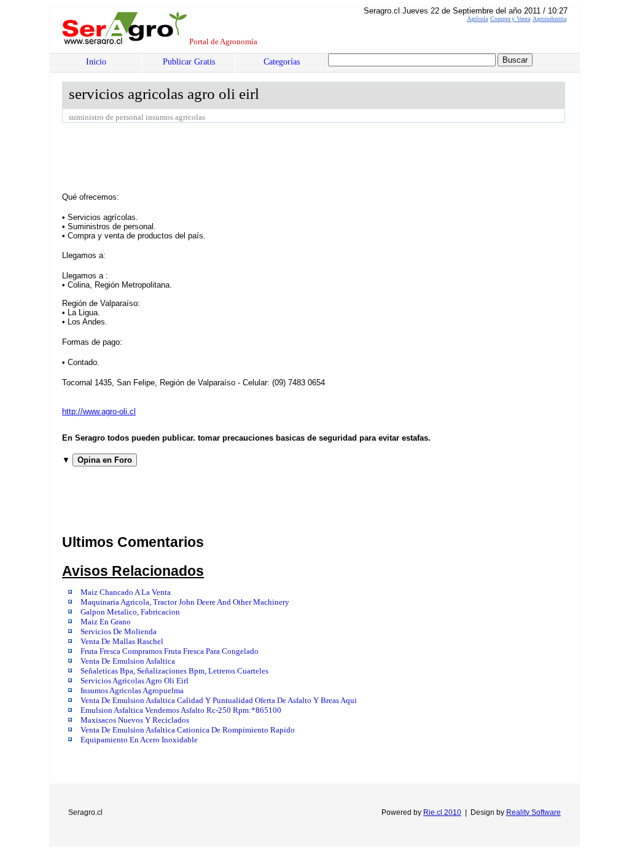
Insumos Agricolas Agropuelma (132, 690)
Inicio (96, 61)
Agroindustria (549, 18)
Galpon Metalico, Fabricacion (130, 612)
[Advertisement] (285, 156)
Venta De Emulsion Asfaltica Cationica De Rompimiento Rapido (187, 730)
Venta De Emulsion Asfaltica (127, 661)
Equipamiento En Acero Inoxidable (139, 740)
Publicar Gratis (189, 61)
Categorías (282, 61)
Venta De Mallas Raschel (121, 641)
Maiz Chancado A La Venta (125, 592)
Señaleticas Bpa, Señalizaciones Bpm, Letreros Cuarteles (174, 671)
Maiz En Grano (105, 622)
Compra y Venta (510, 18)
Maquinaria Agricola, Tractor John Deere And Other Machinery (184, 602)
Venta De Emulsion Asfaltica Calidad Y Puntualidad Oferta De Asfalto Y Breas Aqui (218, 700)
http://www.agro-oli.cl (99, 411)
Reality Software (533, 812)
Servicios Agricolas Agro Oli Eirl (134, 681)
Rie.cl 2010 (442, 812)
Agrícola (477, 18)
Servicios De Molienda (118, 631)
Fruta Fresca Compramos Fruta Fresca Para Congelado (169, 651)
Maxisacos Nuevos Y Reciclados (134, 720)
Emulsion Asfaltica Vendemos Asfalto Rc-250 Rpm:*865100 (180, 710)
